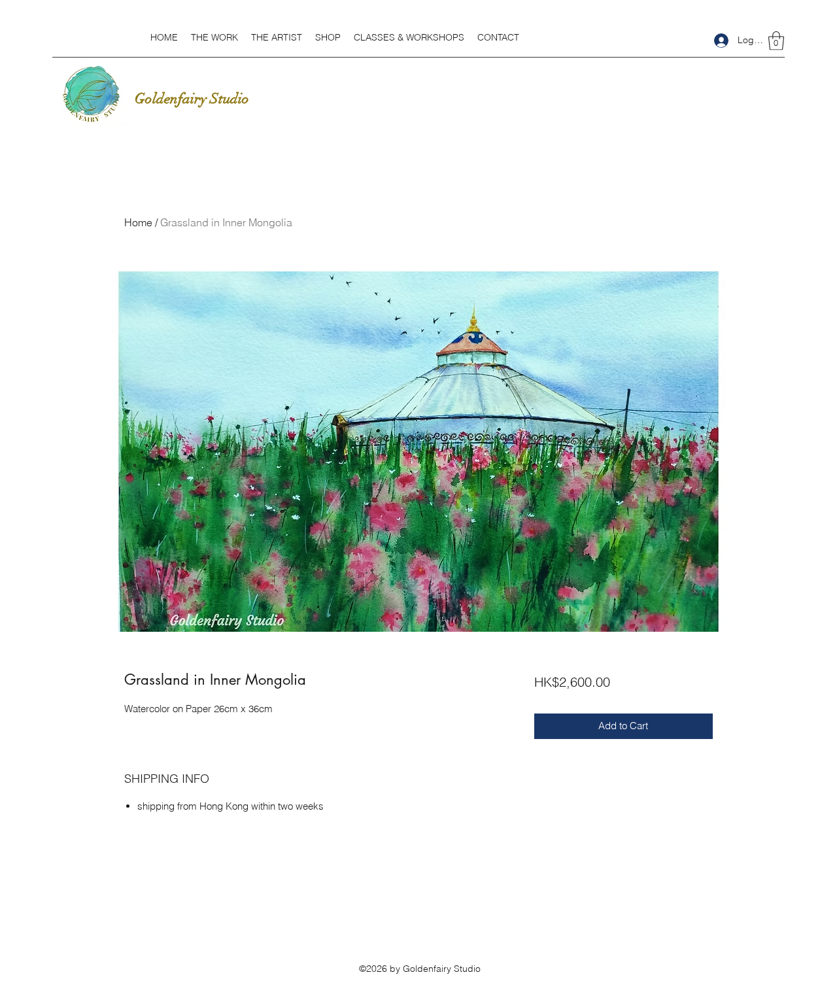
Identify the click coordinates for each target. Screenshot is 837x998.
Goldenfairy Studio (192, 98)
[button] (214, 37)
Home (138, 222)
